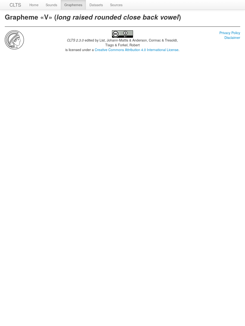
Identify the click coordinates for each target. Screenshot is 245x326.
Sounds (51, 4)
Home (34, 4)
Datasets (96, 4)
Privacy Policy (229, 32)
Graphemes (73, 4)
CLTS (15, 4)
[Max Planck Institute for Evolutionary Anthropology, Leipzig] (14, 39)
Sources (116, 4)
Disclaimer (232, 37)
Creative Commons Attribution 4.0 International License (136, 49)
